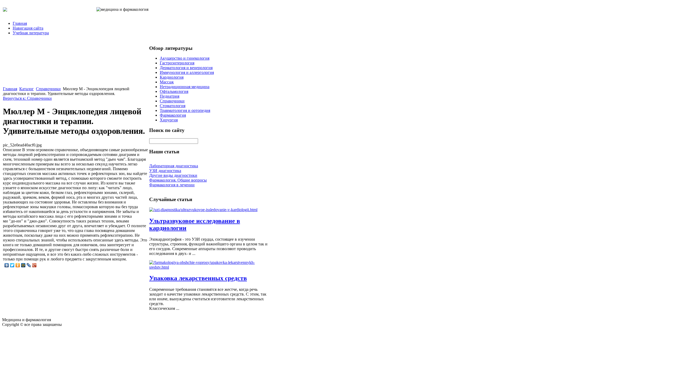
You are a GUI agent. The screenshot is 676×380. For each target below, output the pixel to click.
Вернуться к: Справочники (27, 98)
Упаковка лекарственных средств (198, 278)
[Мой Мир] (23, 265)
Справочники (48, 89)
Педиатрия (169, 96)
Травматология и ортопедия (185, 110)
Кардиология (172, 77)
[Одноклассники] (18, 265)
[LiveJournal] (29, 265)
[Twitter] (12, 265)
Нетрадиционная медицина (184, 86)
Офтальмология (174, 91)
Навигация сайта (28, 28)
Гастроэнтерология (177, 63)
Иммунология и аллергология (187, 72)
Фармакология (173, 115)
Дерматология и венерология (186, 67)
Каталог (26, 89)
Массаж (167, 82)
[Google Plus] (34, 265)
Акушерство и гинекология (184, 58)
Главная (20, 23)
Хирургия (169, 120)
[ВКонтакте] (7, 265)
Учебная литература (31, 33)
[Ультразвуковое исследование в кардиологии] (203, 209)
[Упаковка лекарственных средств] (208, 267)
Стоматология (172, 105)
